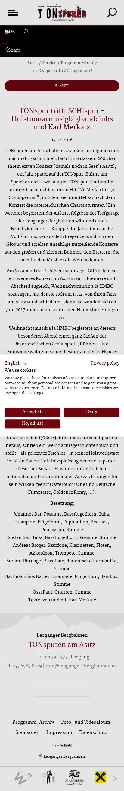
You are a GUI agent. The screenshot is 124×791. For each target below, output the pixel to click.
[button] (16, 363)
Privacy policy (105, 363)
